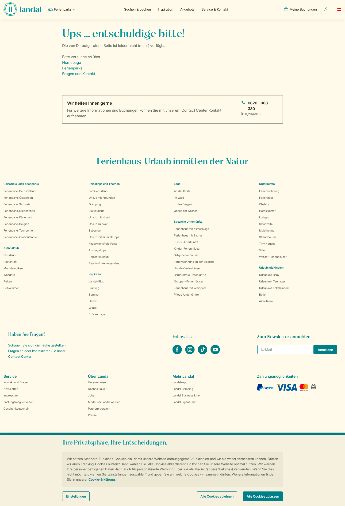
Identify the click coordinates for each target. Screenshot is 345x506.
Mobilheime (266, 230)
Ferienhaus (266, 197)
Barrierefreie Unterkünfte (190, 275)
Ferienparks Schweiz (17, 204)
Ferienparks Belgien (16, 224)
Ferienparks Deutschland (19, 191)
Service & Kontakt (215, 9)
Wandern (9, 275)
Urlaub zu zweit (98, 224)
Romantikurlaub (99, 257)
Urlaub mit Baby (269, 275)
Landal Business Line (186, 395)
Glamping (95, 204)
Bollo (262, 294)
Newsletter (11, 389)
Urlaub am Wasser (185, 211)
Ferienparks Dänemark (18, 217)
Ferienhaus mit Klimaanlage (191, 229)
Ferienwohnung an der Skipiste (194, 261)
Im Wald (179, 197)
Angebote (187, 9)
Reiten (8, 281)
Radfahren (10, 261)
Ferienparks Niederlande (19, 211)
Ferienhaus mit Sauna (188, 235)
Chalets (264, 204)
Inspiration (165, 9)
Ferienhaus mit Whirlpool (190, 288)
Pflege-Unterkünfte (186, 294)
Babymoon (95, 230)
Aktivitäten (266, 301)
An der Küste (182, 191)
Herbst (93, 301)
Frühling (94, 288)
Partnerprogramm (99, 408)
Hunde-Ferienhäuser (187, 268)
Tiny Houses (267, 243)
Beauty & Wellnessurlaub (104, 263)
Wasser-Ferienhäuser (273, 257)
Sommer (94, 294)
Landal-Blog (96, 281)
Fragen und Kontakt (78, 73)
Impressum (11, 395)
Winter (93, 307)
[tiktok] (203, 352)
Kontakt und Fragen (16, 382)
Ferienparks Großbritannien (21, 237)
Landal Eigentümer (184, 402)
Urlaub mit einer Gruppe (104, 237)
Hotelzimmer (267, 211)
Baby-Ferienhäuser (186, 255)
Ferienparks (72, 68)
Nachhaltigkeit (97, 389)
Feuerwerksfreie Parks (103, 243)
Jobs (91, 395)
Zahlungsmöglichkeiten (19, 402)
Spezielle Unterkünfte (188, 221)
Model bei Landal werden (104, 402)
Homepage (71, 62)
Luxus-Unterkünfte (186, 242)
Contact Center (19, 356)
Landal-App (179, 382)
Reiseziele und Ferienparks (21, 184)
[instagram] (190, 352)
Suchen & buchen (137, 9)
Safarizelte (266, 224)
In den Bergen (183, 204)
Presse (92, 415)
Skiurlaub (9, 255)
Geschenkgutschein (17, 408)
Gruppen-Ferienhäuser (188, 281)
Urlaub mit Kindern (271, 267)
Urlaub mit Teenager (272, 281)
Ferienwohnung (269, 191)
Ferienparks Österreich (18, 197)
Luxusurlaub (96, 211)
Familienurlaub (98, 191)
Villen (262, 250)
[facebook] (177, 352)
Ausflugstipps (97, 250)
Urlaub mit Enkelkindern (274, 288)
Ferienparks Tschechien (19, 230)
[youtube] (215, 352)
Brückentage (97, 314)
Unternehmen (97, 382)
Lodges (264, 217)
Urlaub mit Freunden (102, 197)
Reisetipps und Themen (104, 184)
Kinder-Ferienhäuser (187, 248)
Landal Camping (182, 389)
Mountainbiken (13, 268)
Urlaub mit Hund (99, 217)
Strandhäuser (267, 237)
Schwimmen (11, 288)
